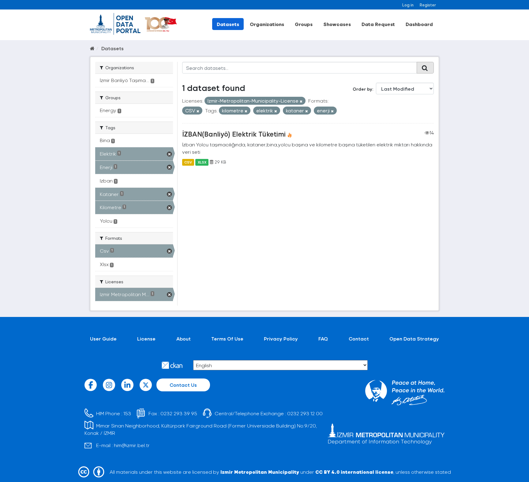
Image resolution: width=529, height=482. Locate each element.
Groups (304, 24)
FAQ (323, 338)
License (146, 338)
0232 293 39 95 (178, 413)
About (183, 338)
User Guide (103, 338)
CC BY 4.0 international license (354, 472)
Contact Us (183, 385)
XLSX (202, 162)
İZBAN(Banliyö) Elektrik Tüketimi (234, 133)
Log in (408, 4)
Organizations (267, 24)
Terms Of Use (227, 338)
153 (127, 413)
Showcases (337, 24)
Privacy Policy (281, 338)
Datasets (228, 24)
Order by (362, 89)
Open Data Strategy (414, 338)
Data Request (378, 24)
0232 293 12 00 (305, 413)
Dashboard (419, 24)
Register (428, 4)
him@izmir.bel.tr (132, 445)
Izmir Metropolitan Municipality (259, 472)
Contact (359, 338)
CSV (188, 162)
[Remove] (301, 101)
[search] (425, 67)
